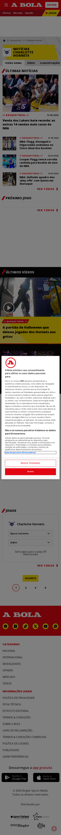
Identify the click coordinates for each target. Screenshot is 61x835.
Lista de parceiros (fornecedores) (20, 452)
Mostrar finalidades (30, 463)
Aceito (30, 471)
